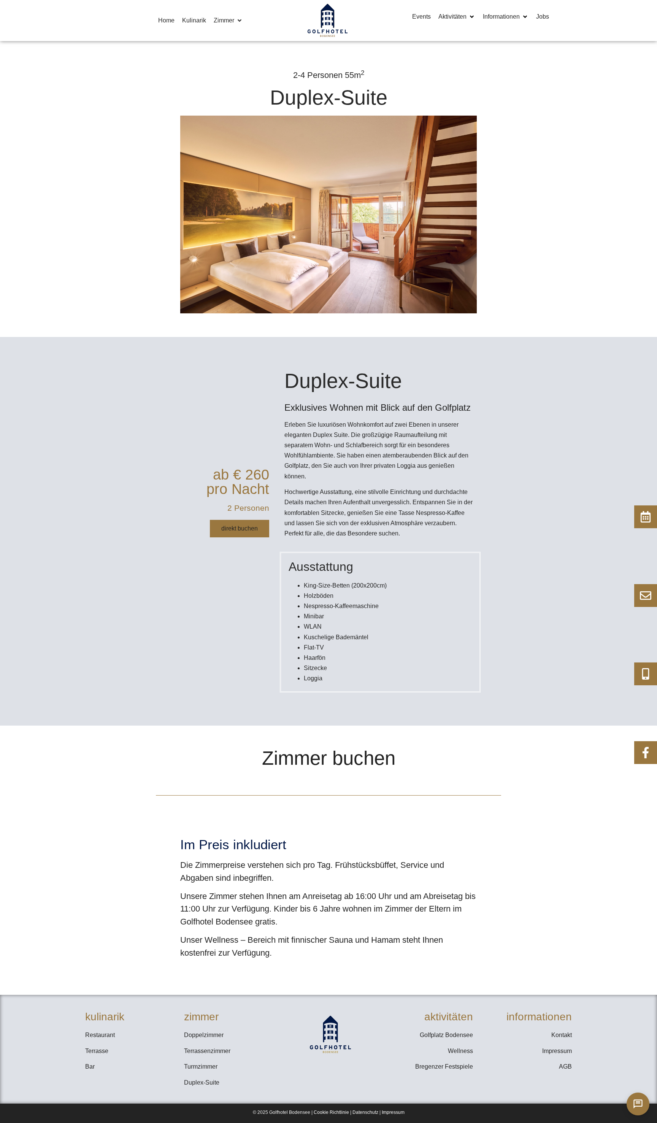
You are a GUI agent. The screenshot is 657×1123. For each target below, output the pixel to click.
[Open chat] (638, 1104)
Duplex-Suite (201, 1082)
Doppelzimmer (204, 1035)
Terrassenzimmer (207, 1051)
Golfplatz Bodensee (446, 1035)
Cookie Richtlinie (331, 1112)
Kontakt (561, 1035)
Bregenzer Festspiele (444, 1066)
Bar (90, 1066)
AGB (565, 1066)
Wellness (460, 1051)
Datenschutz (365, 1112)
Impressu (391, 1112)
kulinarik (104, 1017)
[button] (228, 20)
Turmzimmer (200, 1066)
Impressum (557, 1051)
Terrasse (96, 1051)
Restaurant (100, 1035)
